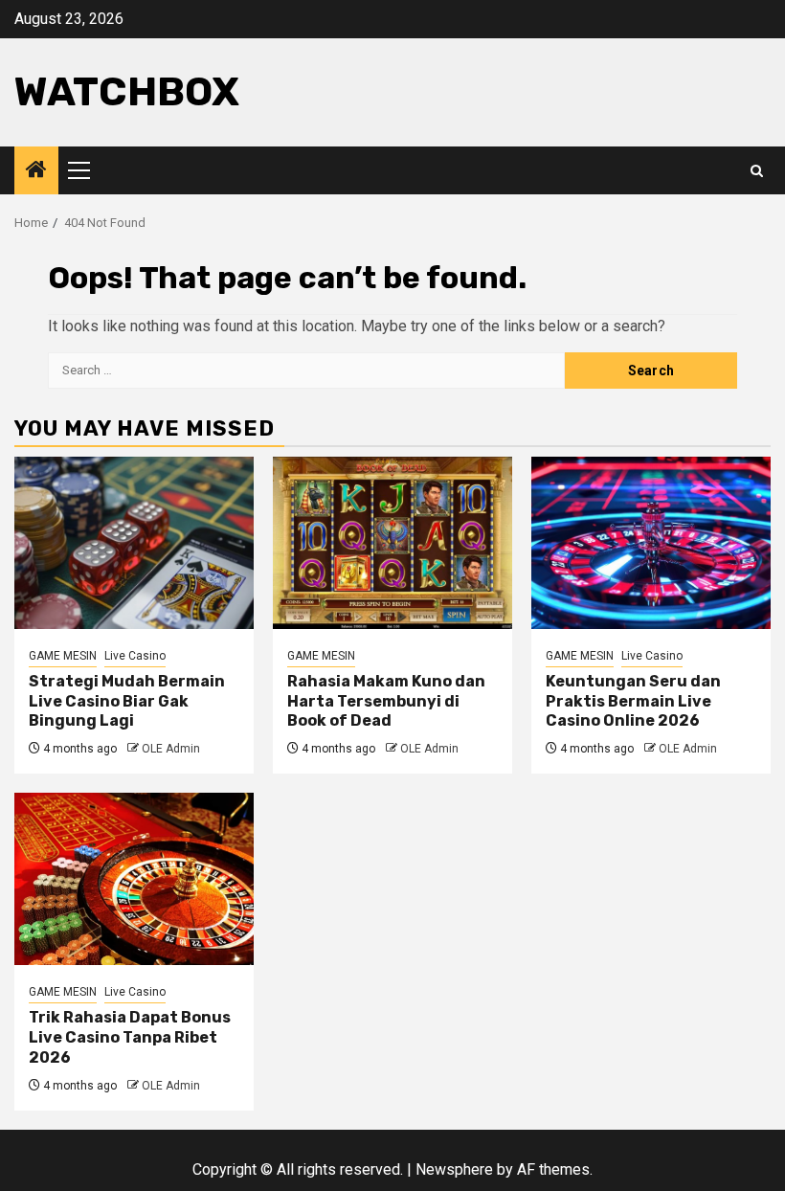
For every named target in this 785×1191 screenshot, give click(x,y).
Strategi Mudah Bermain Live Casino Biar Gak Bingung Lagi (127, 701)
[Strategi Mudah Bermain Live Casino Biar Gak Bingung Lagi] (134, 543)
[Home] (36, 171)
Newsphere (454, 1169)
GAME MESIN (63, 656)
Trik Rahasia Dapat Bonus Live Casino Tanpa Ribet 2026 (130, 1037)
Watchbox (126, 92)
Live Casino (135, 656)
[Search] (757, 171)
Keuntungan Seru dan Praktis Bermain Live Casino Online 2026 (633, 701)
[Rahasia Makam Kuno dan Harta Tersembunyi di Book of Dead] (392, 543)
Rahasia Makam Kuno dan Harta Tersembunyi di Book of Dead (386, 701)
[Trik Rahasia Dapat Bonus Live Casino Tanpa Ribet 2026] (134, 879)
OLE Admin (171, 748)
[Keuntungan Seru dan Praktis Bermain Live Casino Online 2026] (651, 543)
